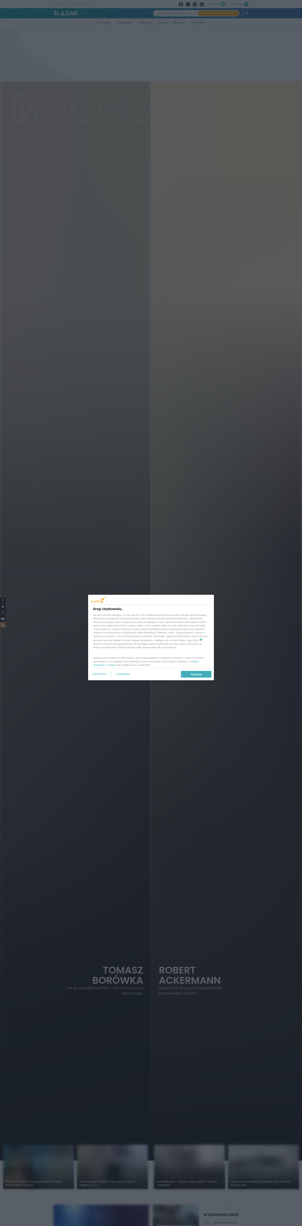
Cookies (112, 665)
